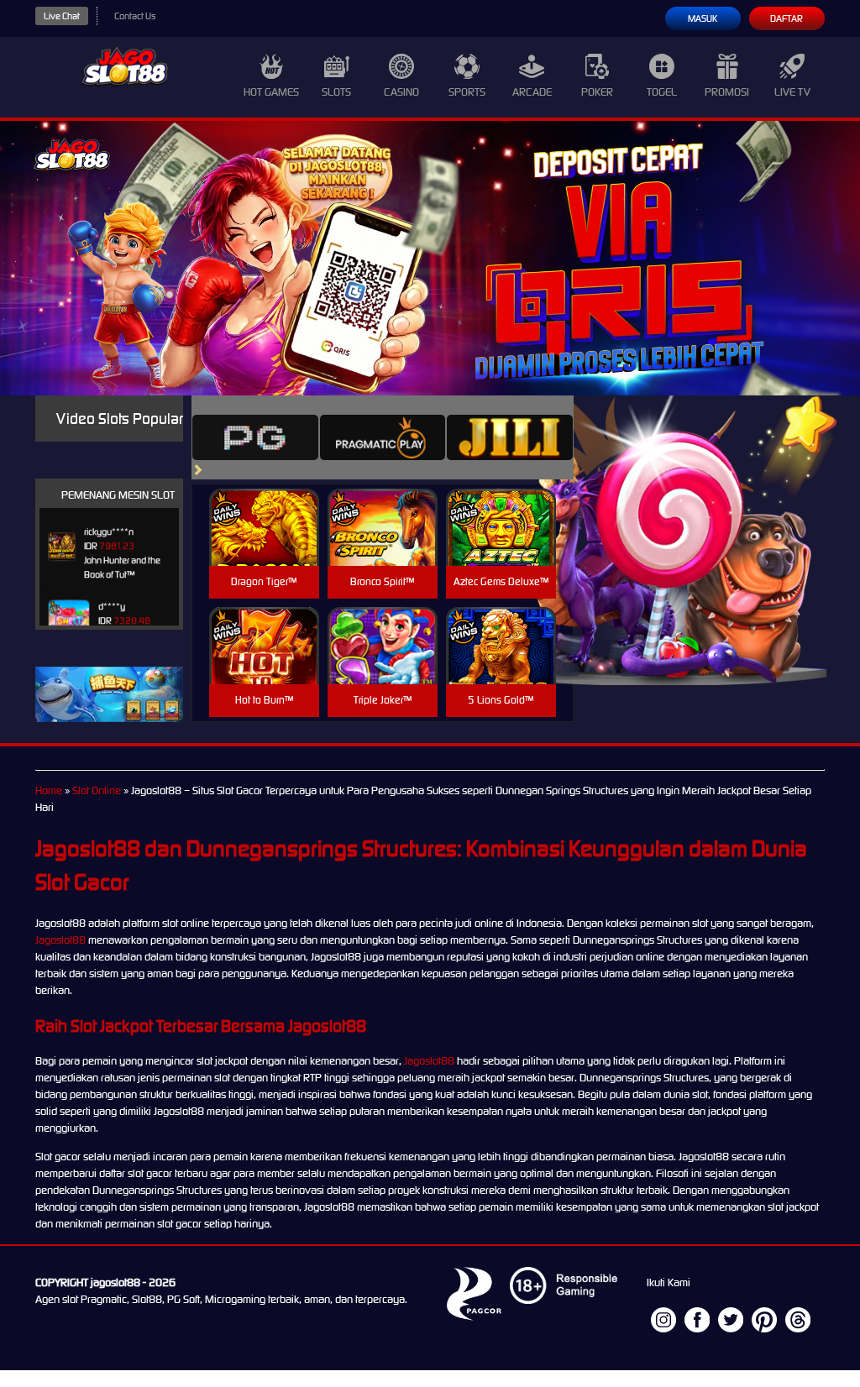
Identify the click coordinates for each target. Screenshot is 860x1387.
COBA (264, 507)
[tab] (255, 437)
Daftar (786, 18)
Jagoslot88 (60, 940)
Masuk (702, 18)
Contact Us (134, 16)
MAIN (264, 545)
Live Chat (62, 16)
